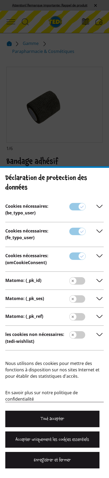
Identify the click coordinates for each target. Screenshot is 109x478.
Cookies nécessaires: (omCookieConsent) (26, 259)
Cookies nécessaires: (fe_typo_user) (26, 234)
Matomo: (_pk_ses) (24, 298)
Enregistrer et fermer (52, 460)
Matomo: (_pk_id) (23, 280)
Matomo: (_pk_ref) (24, 316)
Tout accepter (52, 419)
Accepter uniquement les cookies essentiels (52, 439)
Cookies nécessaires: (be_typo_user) (26, 209)
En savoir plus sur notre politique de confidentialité (41, 396)
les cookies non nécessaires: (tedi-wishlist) (34, 337)
